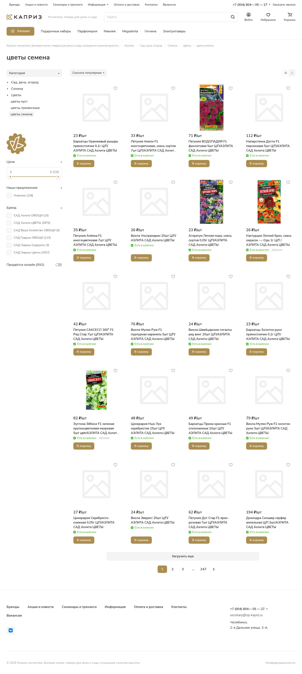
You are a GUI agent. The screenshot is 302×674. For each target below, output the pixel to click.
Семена (17, 88)
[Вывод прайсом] (292, 73)
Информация (115, 607)
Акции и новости (41, 607)
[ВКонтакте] (11, 630)
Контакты (179, 607)
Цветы (16, 95)
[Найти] (233, 17)
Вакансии (14, 615)
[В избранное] (115, 88)
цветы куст (19, 101)
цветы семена (21, 114)
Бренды (13, 607)
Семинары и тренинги (79, 607)
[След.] (214, 569)
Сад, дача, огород (24, 82)
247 (203, 569)
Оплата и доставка (148, 607)
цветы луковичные (25, 108)
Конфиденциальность (280, 663)
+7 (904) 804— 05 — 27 (250, 5)
